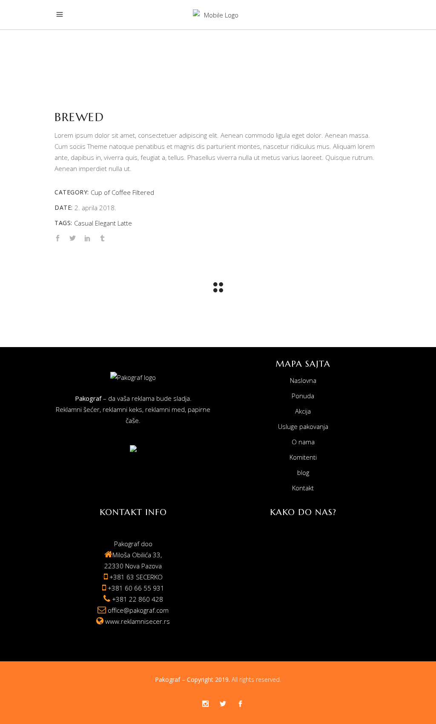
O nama (303, 441)
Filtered (143, 192)
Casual (83, 223)
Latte (125, 223)
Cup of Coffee (111, 192)
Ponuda (303, 395)
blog (303, 472)
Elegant (105, 223)
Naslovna (303, 380)
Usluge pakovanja (303, 426)
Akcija (303, 411)
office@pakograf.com (138, 610)
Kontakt (303, 488)
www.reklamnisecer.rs (137, 621)
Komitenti (303, 457)
